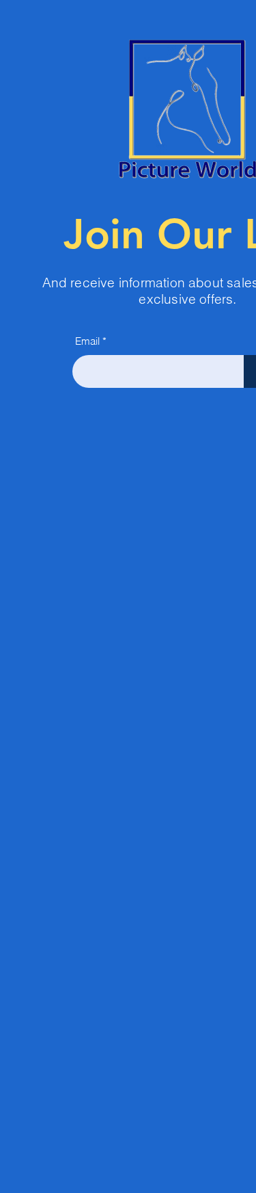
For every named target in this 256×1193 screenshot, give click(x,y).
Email (87, 341)
